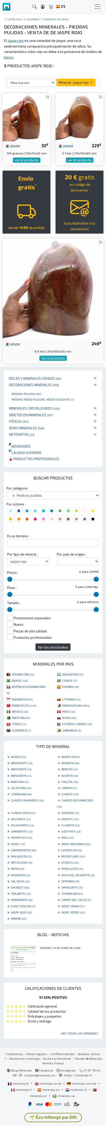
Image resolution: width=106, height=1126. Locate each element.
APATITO (69, 769)
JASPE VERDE (73, 912)
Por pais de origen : (71, 554)
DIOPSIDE (70, 813)
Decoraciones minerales (34, 385)
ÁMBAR (18, 918)
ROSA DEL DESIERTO (78, 875)
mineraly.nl (78, 1089)
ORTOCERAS (21, 862)
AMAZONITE (21, 763)
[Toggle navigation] (97, 7)
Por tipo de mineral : (22, 554)
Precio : (12, 572)
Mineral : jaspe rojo (74, 82)
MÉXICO (20, 711)
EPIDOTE (70, 819)
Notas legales (36, 1054)
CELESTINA (21, 788)
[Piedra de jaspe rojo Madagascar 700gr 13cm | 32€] (26, 116)
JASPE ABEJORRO (75, 844)
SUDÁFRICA (21, 730)
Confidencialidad (62, 1054)
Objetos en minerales (31, 415)
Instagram (68, 1070)
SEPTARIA (70, 881)
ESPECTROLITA (23, 906)
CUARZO (70, 794)
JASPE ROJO (21, 912)
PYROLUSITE (72, 868)
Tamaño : (14, 603)
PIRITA (17, 868)
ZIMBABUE (71, 730)
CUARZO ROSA (23, 813)
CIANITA (69, 788)
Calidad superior (25, 452)
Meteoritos (21, 434)
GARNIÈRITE (22, 831)
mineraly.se (66, 1095)
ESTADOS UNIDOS (77, 724)
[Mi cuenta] (43, 7)
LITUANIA (71, 699)
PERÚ (68, 711)
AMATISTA (70, 757)
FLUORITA (70, 825)
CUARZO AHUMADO (27, 800)
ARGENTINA (72, 674)
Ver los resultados (53, 647)
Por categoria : (17, 488)
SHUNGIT (20, 887)
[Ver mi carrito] (51, 7)
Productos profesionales (36, 459)
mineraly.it (23, 1089)
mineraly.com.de (84, 1083)
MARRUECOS (24, 705)
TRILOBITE (21, 893)
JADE (67, 837)
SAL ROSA (20, 881)
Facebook (45, 1070)
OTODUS (70, 862)
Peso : (11, 588)
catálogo (14, 19)
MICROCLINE (73, 856)
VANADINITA (21, 899)
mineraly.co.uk (50, 1083)
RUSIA (69, 717)
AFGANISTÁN (23, 674)
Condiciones (14, 1054)
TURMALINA (72, 893)
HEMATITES (21, 837)
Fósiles (19, 421)
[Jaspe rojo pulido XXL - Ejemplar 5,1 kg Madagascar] (79, 116)
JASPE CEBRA (72, 906)
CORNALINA (21, 794)
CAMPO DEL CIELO (76, 899)
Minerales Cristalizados (34, 408)
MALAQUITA (21, 856)
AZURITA (69, 775)
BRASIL (20, 680)
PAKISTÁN (21, 717)
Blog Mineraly (21, 1070)
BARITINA (20, 781)
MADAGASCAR (76, 705)
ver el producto (26, 160)
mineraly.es (50, 1089)
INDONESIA (22, 699)
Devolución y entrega (24, 1058)
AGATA (18, 757)
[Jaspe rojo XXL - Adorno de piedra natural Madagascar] (53, 288)
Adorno (33, 19)
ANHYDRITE (21, 769)
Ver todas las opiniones (79, 1033)
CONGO (69, 680)
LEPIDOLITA (71, 850)
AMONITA (70, 763)
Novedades (20, 446)
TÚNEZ (19, 724)
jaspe (14, 145)
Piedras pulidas (26, 393)
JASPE (18, 844)
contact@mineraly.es (39, 1075)
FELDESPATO (22, 825)
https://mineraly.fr (78, 1075)
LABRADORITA (23, 850)
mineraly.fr (21, 1083)
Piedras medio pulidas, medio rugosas (43, 399)
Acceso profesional (57, 1058)
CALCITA (69, 781)
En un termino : (18, 536)
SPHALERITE (72, 887)
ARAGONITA (21, 775)
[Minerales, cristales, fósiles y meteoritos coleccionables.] (6, 7)
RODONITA (20, 875)
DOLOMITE (21, 819)
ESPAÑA (70, 686)
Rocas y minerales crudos (35, 378)
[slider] (9, 579)
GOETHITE (71, 831)
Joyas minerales (27, 428)
